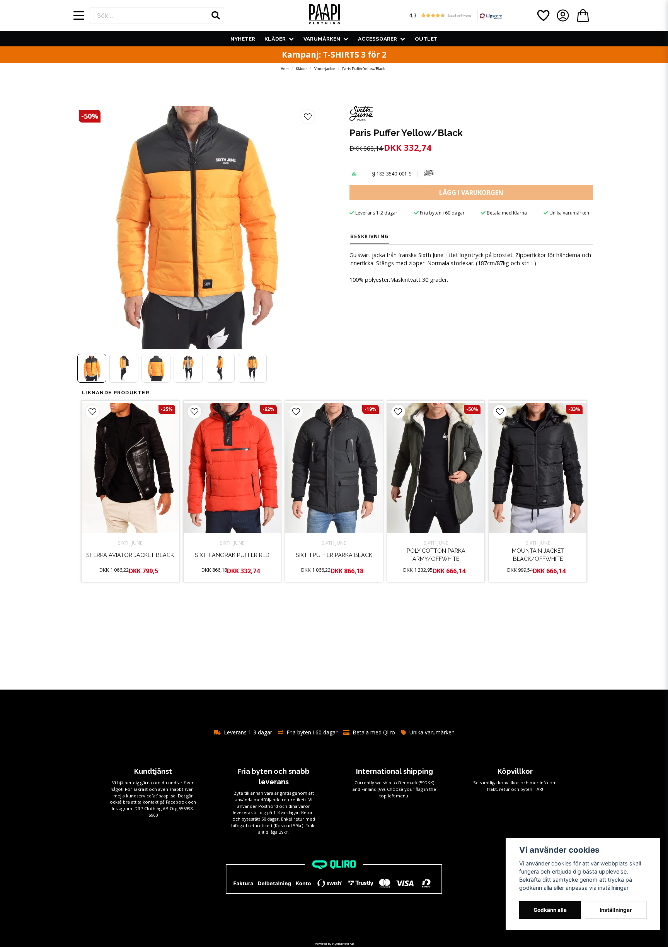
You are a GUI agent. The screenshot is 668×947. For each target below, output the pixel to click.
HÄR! (538, 789)
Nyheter (242, 39)
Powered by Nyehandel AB (334, 943)
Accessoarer (377, 39)
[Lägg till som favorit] (543, 15)
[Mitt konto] (563, 15)
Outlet (426, 39)
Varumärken (321, 39)
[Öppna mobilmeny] (79, 15)
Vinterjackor (324, 68)
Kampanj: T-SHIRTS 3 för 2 (334, 54)
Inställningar (616, 910)
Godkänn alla (550, 910)
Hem (285, 68)
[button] (215, 15)
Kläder (275, 39)
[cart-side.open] (583, 15)
